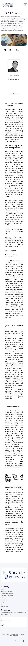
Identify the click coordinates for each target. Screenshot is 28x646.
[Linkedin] (10, 50)
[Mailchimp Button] (2, 625)
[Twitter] (5, 50)
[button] (21, 5)
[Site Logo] (7, 5)
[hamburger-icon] (25, 4)
